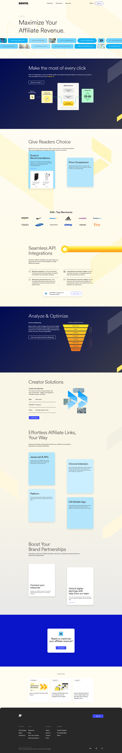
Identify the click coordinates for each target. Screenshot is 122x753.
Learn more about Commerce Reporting (42, 337)
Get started (61, 648)
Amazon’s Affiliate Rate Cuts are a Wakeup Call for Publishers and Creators (60, 694)
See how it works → (36, 82)
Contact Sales (76, 293)
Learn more (34, 418)
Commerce (55, 680)
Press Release (33, 680)
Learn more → (33, 168)
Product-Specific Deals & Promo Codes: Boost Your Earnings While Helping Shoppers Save (81, 695)
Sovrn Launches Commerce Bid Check (39, 694)
